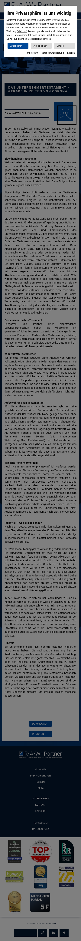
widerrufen (45, 39)
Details (60, 46)
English (71, 53)
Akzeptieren (16, 46)
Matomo (22, 31)
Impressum (32, 53)
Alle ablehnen (40, 46)
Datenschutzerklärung (52, 53)
